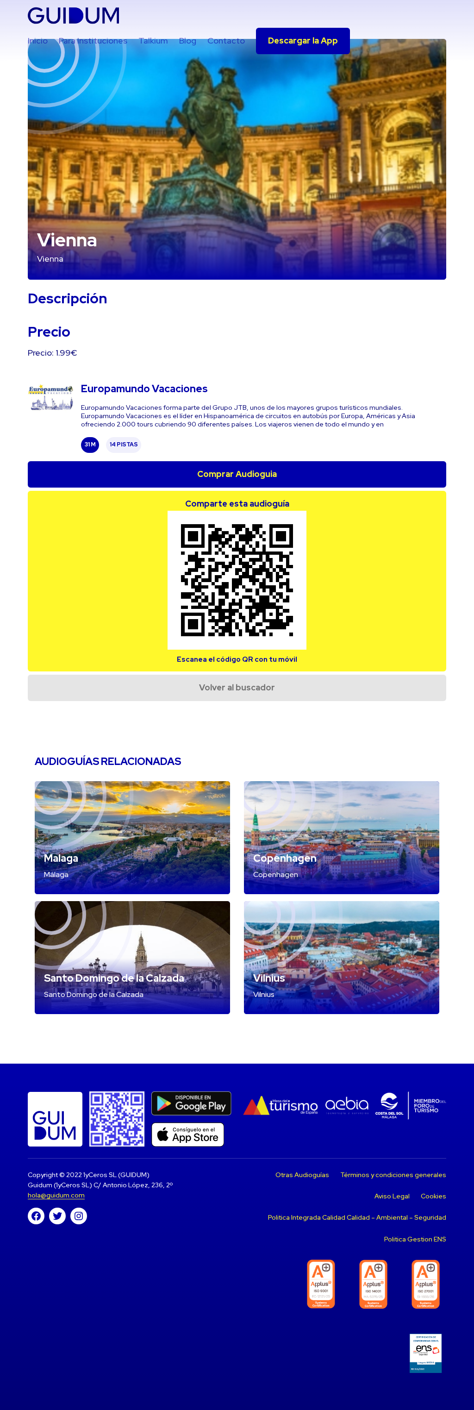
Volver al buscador (237, 687)
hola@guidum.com (56, 1195)
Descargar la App (303, 40)
